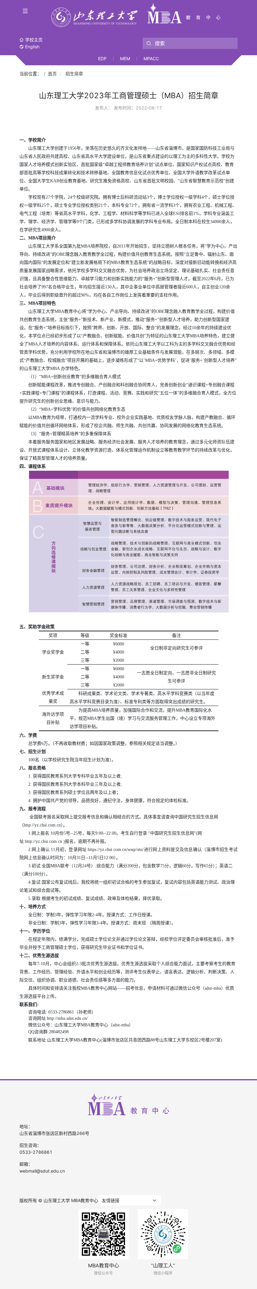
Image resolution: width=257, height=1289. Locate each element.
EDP (102, 58)
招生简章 (74, 73)
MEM (125, 58)
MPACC (151, 58)
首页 (52, 73)
